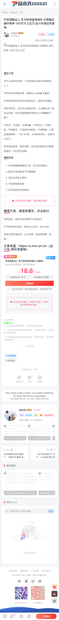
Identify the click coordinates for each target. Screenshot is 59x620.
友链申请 (13, 570)
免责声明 (24, 570)
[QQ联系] (54, 601)
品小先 (37, 575)
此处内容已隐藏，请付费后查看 (30, 200)
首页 (6, 12)
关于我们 (46, 570)
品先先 (14, 33)
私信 (52, 34)
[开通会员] (54, 594)
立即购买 (29, 283)
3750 (30, 415)
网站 (29, 575)
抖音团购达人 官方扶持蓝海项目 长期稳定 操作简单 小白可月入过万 (29, 23)
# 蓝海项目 (10, 360)
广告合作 (35, 570)
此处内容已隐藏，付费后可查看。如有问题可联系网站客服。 (30, 303)
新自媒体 (13, 12)
